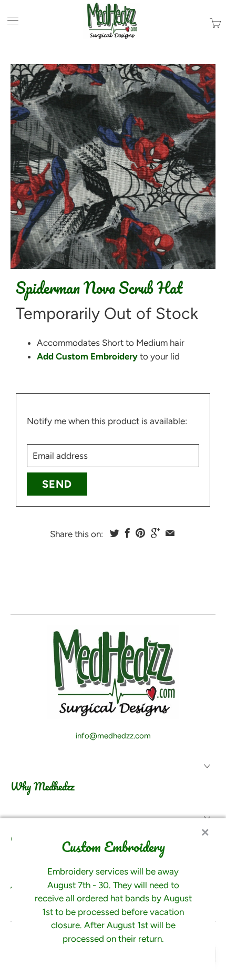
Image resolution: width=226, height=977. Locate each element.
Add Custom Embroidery (87, 356)
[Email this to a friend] (170, 533)
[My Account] (9, 20)
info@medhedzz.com (113, 736)
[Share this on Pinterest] (140, 533)
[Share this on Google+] (155, 533)
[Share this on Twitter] (114, 533)
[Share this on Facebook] (127, 533)
